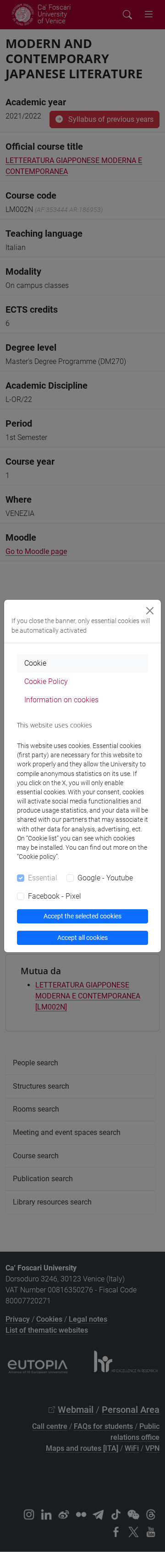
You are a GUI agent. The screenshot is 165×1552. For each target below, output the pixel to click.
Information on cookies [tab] (61, 699)
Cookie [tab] (35, 663)
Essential (42, 878)
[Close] (150, 610)
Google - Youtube (105, 878)
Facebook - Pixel (54, 896)
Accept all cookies (82, 937)
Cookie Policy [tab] (46, 681)
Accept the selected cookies (82, 916)
